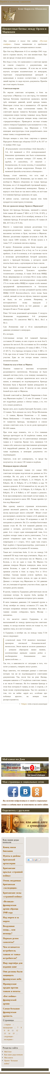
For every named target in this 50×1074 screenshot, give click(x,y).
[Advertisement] (25, 731)
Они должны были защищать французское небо (12, 975)
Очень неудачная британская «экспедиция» (12, 884)
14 (9, 1033)
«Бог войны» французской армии (9, 999)
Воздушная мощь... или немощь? (9, 929)
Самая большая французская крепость (11, 1012)
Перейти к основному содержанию (15, 1)
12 (17, 1030)
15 (13, 1033)
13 (5, 1033)
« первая (7, 1024)
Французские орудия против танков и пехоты (11, 987)
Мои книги (8, 1057)
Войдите (24, 704)
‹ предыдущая (8, 1026)
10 (8, 1030)
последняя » (8, 1039)
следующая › (9, 1036)
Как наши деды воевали (13, 1054)
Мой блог (8, 1051)
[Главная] (10, 21)
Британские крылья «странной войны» (13, 871)
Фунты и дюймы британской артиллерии (11, 859)
